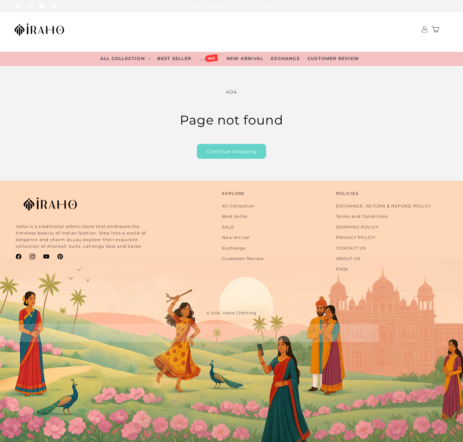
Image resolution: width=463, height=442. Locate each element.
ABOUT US (348, 258)
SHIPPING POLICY (357, 226)
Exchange (234, 248)
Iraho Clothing (239, 312)
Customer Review (243, 258)
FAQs (342, 268)
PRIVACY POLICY (356, 237)
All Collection (238, 205)
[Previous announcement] (147, 6)
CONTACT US (351, 248)
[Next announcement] (316, 6)
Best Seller (235, 216)
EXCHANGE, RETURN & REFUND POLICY (383, 205)
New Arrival (236, 237)
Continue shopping (231, 151)
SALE (228, 226)
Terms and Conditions (362, 216)
